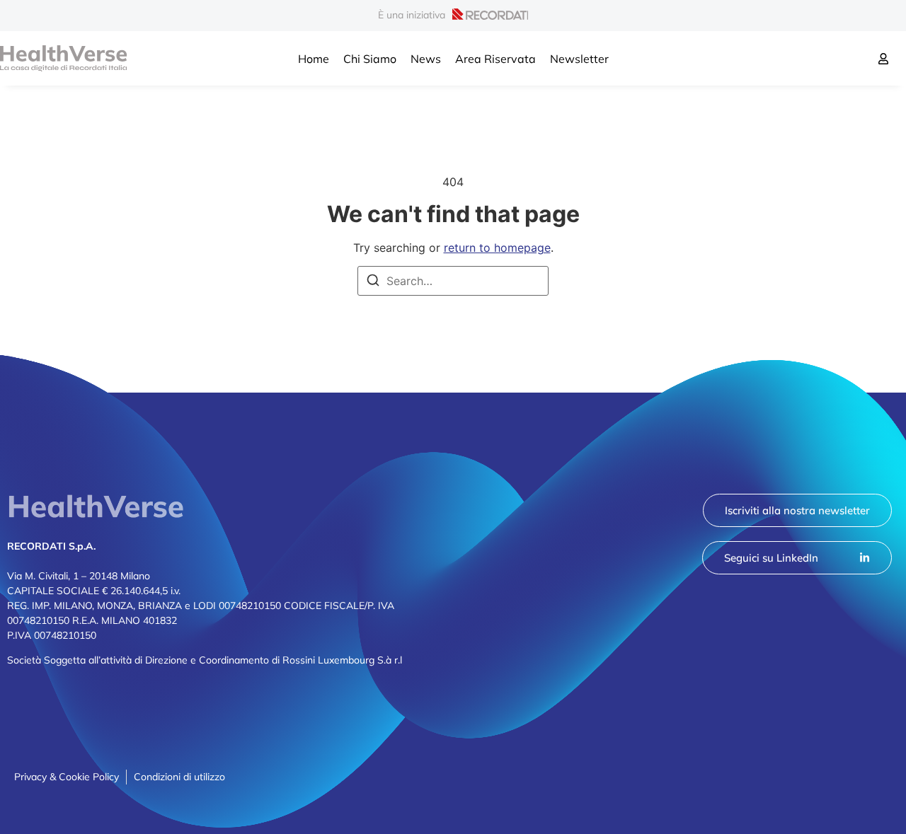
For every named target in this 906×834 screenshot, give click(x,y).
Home (313, 59)
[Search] (373, 282)
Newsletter (579, 59)
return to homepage (497, 248)
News (426, 59)
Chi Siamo (369, 59)
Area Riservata (495, 59)
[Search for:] (453, 281)
